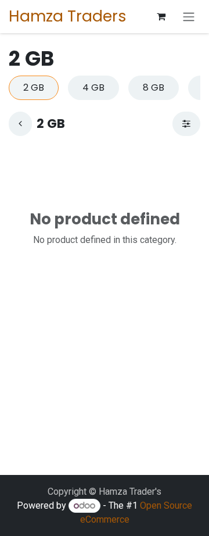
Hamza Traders (68, 16)
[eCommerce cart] (160, 16)
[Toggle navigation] (188, 16)
